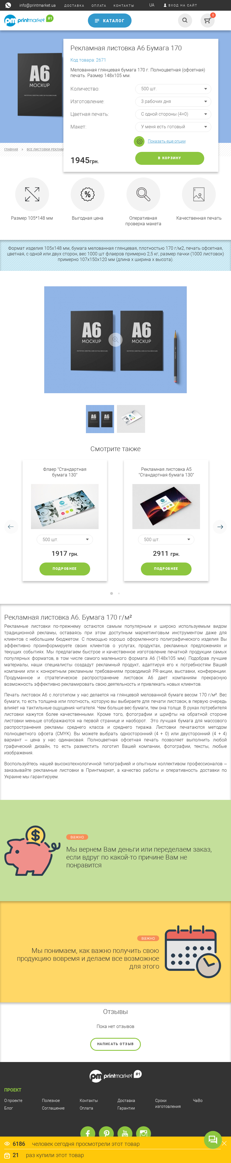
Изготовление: (87, 101)
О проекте (13, 1100)
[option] (64, 520)
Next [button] (220, 527)
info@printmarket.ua (37, 5)
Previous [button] (11, 527)
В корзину (169, 158)
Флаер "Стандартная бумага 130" (64, 472)
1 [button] (111, 593)
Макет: (78, 127)
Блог (8, 1108)
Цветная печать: (89, 114)
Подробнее (65, 569)
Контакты (89, 1100)
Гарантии (126, 1108)
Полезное (51, 1100)
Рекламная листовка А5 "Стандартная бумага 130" (166, 472)
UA (151, 5)
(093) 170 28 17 (16, 31)
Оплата (86, 1108)
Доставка (126, 1100)
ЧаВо (198, 1100)
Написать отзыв (115, 1044)
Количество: (84, 89)
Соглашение (53, 1108)
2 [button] (119, 593)
